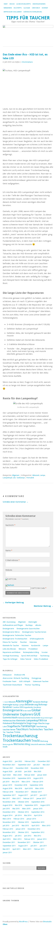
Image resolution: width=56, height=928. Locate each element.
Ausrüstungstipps (23, 4)
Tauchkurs (22, 729)
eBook (12, 4)
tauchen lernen (9, 729)
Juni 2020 (27, 771)
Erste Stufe (27, 711)
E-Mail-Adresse (12, 560)
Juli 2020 (18, 771)
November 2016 (9, 802)
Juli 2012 (18, 836)
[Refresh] (9, 585)
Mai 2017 (6, 798)
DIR (21, 707)
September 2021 (24, 765)
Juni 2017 (43, 795)
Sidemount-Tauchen (40, 681)
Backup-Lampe (18, 705)
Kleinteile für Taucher (11, 645)
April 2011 (16, 849)
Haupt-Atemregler (47, 718)
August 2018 (7, 788)
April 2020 (7, 775)
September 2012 (37, 832)
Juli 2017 (34, 795)
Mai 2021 (46, 765)
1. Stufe (5, 702)
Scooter (45, 652)
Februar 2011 (39, 849)
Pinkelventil (7, 723)
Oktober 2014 (23, 812)
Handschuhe (35, 718)
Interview (33, 642)
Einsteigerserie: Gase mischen (28, 629)
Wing (27, 744)
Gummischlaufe (10, 717)
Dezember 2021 (44, 761)
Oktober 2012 (23, 832)
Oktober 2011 (38, 842)
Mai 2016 (18, 805)
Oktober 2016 (23, 802)
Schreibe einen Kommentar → (15, 502)
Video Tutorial (25, 659)
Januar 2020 (41, 775)
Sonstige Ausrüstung (10, 656)
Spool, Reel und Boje (29, 656)
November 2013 (9, 822)
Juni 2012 (27, 836)
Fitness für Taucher (10, 642)
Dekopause (7, 675)
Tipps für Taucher (28, 17)
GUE (37, 714)
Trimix (17, 732)
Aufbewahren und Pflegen (13, 625)
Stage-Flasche (38, 723)
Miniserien (8, 8)
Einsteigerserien (39, 4)
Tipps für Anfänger (10, 659)
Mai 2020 (37, 771)
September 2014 (37, 812)
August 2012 (7, 836)
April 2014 (38, 815)
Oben (5, 924)
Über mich (36, 8)
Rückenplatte (19, 723)
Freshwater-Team (9, 681)
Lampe (42, 475)
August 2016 (7, 805)
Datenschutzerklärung (33, 12)
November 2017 (22, 792)
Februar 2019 (38, 782)
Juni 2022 (18, 761)
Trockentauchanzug (20, 735)
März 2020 (17, 775)
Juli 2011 (34, 846)
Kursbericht (35, 645)
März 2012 (17, 839)
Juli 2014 (18, 815)
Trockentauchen (17, 740)
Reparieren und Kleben (11, 652)
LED (14, 478)
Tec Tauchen (8, 732)
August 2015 (45, 805)
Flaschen (23, 642)
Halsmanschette (24, 718)
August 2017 (23, 795)
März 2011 (27, 849)
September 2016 (37, 802)
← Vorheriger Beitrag (13, 602)
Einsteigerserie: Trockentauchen (15, 639)
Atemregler (32, 622)
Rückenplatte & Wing (31, 652)
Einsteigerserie (8, 629)
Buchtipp (29, 625)
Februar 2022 (30, 761)
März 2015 (26, 809)
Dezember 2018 (21, 785)
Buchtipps (18, 8)
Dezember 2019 (9, 778)
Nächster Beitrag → (43, 606)
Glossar (27, 8)
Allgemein (15, 475)
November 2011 (24, 842)
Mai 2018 (18, 788)
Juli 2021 (37, 765)
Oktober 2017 (36, 792)
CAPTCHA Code (38, 588)
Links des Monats (9, 649)
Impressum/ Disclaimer (13, 12)
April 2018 (29, 788)
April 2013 (35, 826)
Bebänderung (31, 704)
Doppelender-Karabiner (32, 707)
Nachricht (10, 525)
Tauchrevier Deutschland (12, 685)
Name (8, 550)
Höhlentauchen (9, 720)
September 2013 (37, 822)
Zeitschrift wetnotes (38, 744)
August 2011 (23, 846)
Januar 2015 (37, 809)
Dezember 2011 (9, 842)
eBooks (38, 625)
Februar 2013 (8, 829)
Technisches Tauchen (41, 729)
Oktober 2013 (23, 822)
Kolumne (25, 645)
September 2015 (31, 805)
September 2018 (36, 785)
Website (8, 570)
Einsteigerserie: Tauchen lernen (34, 632)
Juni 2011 (43, 846)
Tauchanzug (44, 656)
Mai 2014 (27, 815)
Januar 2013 (20, 829)
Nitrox (43, 720)
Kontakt (45, 8)
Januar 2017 (41, 798)
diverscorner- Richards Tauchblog (16, 678)
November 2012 (9, 832)
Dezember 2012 (34, 829)
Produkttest (33, 649)
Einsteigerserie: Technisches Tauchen (17, 635)
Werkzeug (44, 741)
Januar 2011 (7, 852)
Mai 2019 (15, 782)
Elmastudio (47, 922)
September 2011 (9, 846)
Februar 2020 (29, 775)
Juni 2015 (6, 809)
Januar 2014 (31, 819)
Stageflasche (14, 726)
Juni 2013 (15, 826)
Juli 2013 (6, 826)
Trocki (35, 741)
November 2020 (37, 768)
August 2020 (7, 771)
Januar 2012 (41, 839)
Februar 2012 (29, 839)
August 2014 (7, 815)
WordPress (23, 922)
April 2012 (7, 839)
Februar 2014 (19, 819)
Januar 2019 (7, 785)
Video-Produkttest (41, 659)
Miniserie (22, 649)
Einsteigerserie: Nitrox (11, 632)
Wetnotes (19, 744)
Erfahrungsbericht (37, 639)
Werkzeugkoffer (8, 744)
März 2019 (26, 782)
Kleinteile (21, 720)
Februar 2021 (8, 768)
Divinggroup (36, 678)
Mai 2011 (6, 849)
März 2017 (17, 798)
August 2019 (38, 778)
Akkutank (35, 475)
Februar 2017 (28, 798)
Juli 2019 (6, 782)
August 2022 (7, 761)
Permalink (30, 478)
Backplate (37, 702)
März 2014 (7, 819)
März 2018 (39, 788)
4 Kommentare (27, 62)
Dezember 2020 (22, 768)
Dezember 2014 (9, 812)
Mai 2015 (16, 809)
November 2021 (9, 765)
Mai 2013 (25, 826)
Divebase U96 (19, 675)
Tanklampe (20, 478)
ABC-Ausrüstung (9, 622)
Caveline (16, 707)
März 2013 (46, 826)
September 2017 (9, 795)
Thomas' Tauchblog (32, 685)
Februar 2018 (8, 792)
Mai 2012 (37, 836)
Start (6, 4)
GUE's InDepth (24, 681)
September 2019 (24, 778)
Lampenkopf (7, 478)
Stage (29, 723)
